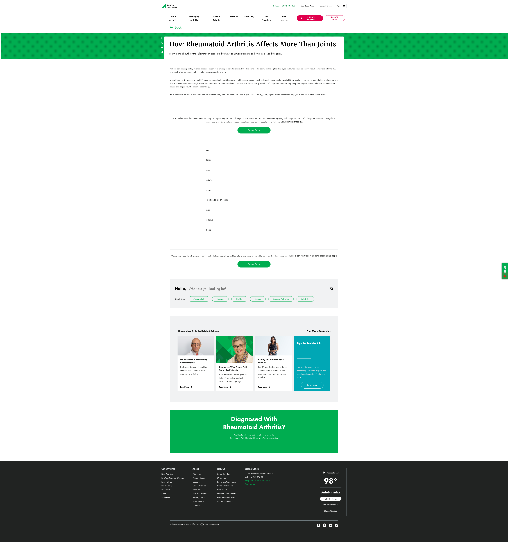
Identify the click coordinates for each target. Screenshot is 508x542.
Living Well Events (225, 485)
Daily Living (305, 299)
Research (234, 16)
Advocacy (249, 16)
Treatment (220, 299)
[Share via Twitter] (162, 43)
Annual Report (199, 477)
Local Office (166, 481)
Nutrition (239, 299)
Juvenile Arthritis (216, 18)
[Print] (162, 52)
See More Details (330, 504)
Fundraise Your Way (226, 497)
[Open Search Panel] (338, 6)
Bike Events (222, 489)
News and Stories (200, 493)
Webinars (165, 489)
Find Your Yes (167, 473)
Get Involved (284, 18)
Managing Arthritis (194, 18)
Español (196, 505)
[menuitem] (172, 18)
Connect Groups (326, 5)
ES (344, 6)
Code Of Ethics (199, 485)
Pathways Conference (226, 481)
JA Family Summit (225, 501)
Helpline (249, 480)
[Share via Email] (162, 47)
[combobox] (258, 288)
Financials (197, 489)
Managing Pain (199, 299)
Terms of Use (198, 501)
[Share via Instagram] (324, 525)
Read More (184, 387)
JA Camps (221, 477)
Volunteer (165, 497)
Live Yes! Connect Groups (172, 477)
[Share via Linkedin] (330, 525)
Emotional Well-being (281, 299)
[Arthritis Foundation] (169, 6)
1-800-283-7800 (263, 480)
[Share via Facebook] (162, 38)
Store (163, 493)
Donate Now (334, 18)
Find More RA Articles (318, 331)
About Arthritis (172, 18)
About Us (197, 473)
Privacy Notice (199, 497)
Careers (196, 481)
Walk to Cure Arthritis (226, 493)
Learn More (312, 385)
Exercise (258, 299)
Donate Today (254, 130)
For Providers (266, 18)
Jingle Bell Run (223, 473)
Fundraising (166, 485)
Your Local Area (307, 5)
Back (178, 27)
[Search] (331, 288)
